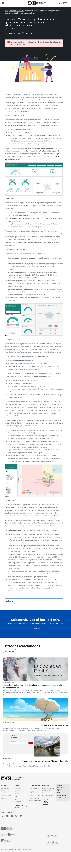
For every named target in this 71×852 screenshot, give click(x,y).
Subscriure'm (35, 628)
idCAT (17, 793)
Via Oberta (18, 801)
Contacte (4, 798)
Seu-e (58, 792)
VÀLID (17, 796)
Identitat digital (61, 795)
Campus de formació (48, 793)
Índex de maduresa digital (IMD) (48, 789)
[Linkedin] (7, 816)
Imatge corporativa (48, 795)
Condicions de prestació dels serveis (35, 792)
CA (66, 3)
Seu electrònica (6, 795)
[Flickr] (21, 816)
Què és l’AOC (5, 788)
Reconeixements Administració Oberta (35, 799)
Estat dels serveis (34, 788)
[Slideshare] (16, 816)
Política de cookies (7, 849)
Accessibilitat (27, 849)
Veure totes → (10, 651)
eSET (16, 799)
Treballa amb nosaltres (5, 792)
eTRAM (17, 791)
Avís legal (18, 849)
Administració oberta (16, 11)
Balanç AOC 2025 (34, 795)
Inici (6, 11)
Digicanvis (60, 790)
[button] (2, 2)
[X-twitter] (2, 816)
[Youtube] (12, 816)
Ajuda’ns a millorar (62, 798)
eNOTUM (18, 788)
